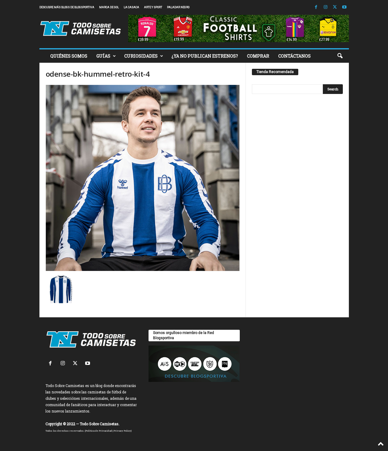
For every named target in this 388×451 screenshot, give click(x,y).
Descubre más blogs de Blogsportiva (66, 7)
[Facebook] (316, 7)
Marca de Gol (109, 7)
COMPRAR (258, 56)
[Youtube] (344, 7)
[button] (339, 56)
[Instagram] (325, 7)
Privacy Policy (122, 430)
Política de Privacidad (98, 430)
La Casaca (131, 7)
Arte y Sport (153, 7)
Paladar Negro (178, 7)
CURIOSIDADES (141, 56)
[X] (335, 7)
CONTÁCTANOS (294, 56)
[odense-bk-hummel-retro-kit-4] (143, 178)
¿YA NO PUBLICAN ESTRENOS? (205, 56)
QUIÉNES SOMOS (68, 56)
